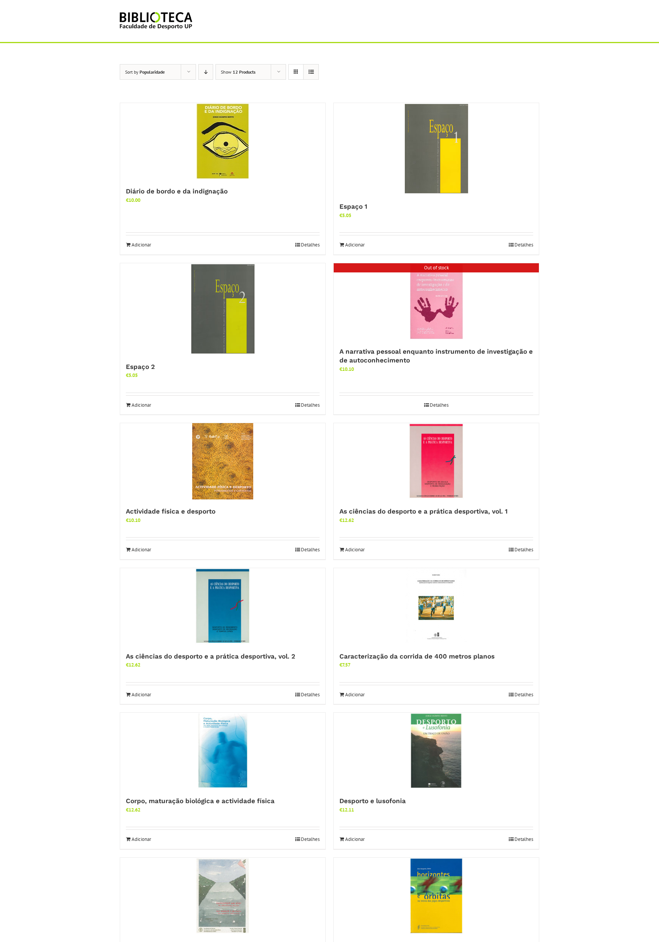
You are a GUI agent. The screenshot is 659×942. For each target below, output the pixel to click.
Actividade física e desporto (170, 511)
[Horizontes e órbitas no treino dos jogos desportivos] (436, 896)
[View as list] (311, 71)
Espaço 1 (353, 206)
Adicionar (141, 245)
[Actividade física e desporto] (222, 461)
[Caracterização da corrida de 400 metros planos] (436, 606)
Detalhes (310, 245)
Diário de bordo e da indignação (177, 191)
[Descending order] (205, 72)
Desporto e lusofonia (372, 801)
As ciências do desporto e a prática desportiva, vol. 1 (423, 511)
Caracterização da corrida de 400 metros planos (417, 656)
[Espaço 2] (222, 309)
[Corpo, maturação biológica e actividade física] (222, 751)
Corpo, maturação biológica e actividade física (200, 801)
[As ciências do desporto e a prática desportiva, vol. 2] (222, 606)
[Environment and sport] (222, 896)
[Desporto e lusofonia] (436, 751)
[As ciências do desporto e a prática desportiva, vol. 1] (436, 461)
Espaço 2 (140, 366)
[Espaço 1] (436, 149)
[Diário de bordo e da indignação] (222, 141)
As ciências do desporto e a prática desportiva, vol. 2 (210, 656)
